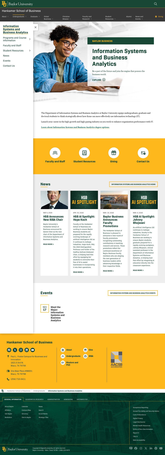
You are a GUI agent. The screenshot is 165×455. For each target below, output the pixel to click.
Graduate (34, 16)
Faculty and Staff (12, 45)
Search (41, 410)
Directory (25, 414)
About (4, 16)
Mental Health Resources (141, 425)
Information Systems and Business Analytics (15, 29)
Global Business (47, 17)
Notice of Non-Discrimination (143, 429)
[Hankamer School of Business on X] (15, 350)
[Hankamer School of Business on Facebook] (9, 350)
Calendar (25, 406)
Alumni (129, 16)
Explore (96, 79)
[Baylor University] (17, 4)
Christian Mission (66, 17)
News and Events (139, 17)
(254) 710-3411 (18, 378)
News (6, 55)
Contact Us (9, 65)
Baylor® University (47, 448)
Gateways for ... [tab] (83, 399)
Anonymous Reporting (140, 407)
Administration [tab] (53, 399)
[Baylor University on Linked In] (150, 449)
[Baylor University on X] (145, 449)
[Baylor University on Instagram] (140, 449)
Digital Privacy (138, 418)
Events (6, 60)
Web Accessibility (139, 440)
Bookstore (8, 417)
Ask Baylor (8, 414)
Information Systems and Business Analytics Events (132, 293)
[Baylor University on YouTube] (160, 449)
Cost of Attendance (139, 414)
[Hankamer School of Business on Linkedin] (26, 350)
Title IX (135, 436)
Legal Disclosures (139, 422)
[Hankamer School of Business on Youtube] (32, 350)
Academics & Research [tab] (34, 399)
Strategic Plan (43, 417)
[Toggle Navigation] (35, 27)
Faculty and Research (86, 17)
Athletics (8, 410)
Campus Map (26, 410)
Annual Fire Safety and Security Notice (146, 411)
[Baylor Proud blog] (130, 449)
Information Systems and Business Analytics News (133, 184)
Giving (160, 16)
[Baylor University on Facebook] (135, 449)
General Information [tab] (12, 399)
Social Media (43, 414)
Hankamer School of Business (21, 11)
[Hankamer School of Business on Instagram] (20, 350)
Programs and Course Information (14, 39)
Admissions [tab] (68, 399)
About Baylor (9, 406)
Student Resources (109, 17)
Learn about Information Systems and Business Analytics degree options (75, 127)
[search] (156, 4)
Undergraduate (18, 16)
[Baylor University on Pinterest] (155, 449)
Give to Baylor (26, 417)
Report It (136, 433)
